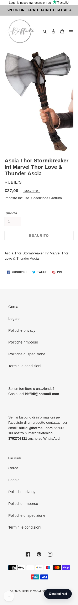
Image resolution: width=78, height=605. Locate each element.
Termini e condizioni (24, 366)
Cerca (13, 307)
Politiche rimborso (23, 342)
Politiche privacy (21, 330)
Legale (14, 319)
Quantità (11, 213)
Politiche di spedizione (26, 354)
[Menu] (71, 31)
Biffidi (25, 591)
